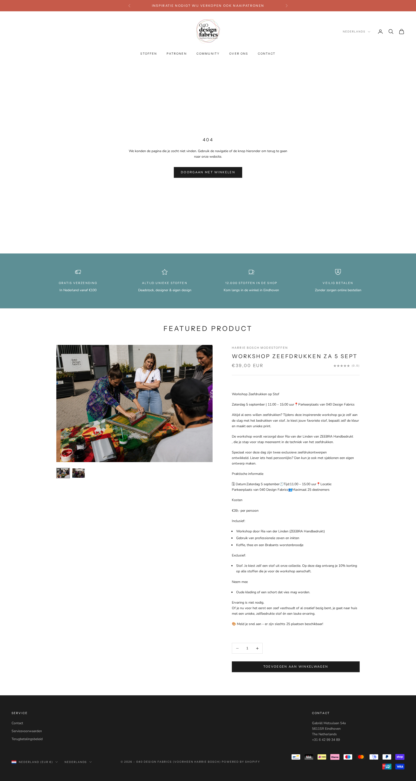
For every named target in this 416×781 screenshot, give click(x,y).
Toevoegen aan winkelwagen (295, 667)
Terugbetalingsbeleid (27, 739)
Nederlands (354, 31)
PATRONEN (177, 54)
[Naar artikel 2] (78, 473)
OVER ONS (238, 54)
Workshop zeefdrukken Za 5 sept (295, 356)
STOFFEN (148, 54)
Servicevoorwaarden (27, 731)
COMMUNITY (208, 54)
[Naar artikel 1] (63, 473)
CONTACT (267, 54)
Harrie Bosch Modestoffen (260, 347)
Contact (17, 723)
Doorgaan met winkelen (208, 172)
